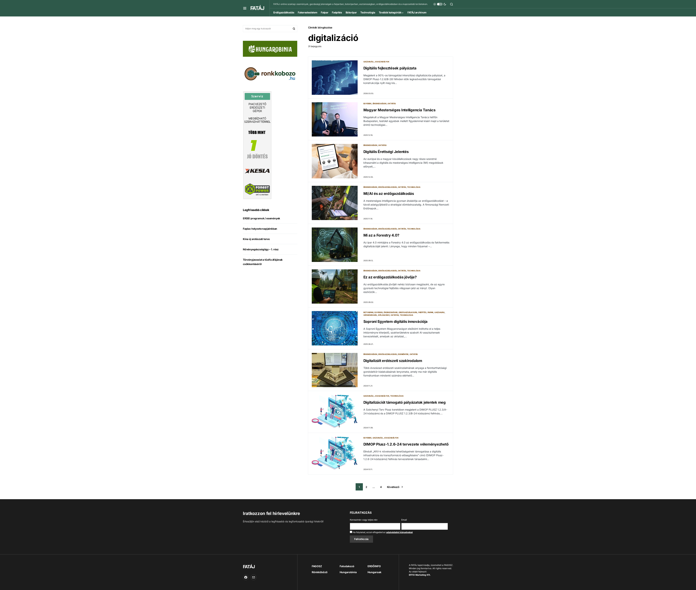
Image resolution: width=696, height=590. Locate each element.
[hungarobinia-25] (270, 48)
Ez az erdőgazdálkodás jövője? (390, 277)
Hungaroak (374, 572)
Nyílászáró (384, 315)
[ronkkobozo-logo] (270, 73)
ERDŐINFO (374, 566)
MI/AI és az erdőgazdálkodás (388, 193)
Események (403, 354)
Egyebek (367, 103)
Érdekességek (380, 103)
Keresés (294, 28)
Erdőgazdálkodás (387, 187)
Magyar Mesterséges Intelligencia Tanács (399, 110)
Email (404, 519)
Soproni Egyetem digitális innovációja (395, 321)
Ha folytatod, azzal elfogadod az (382, 532)
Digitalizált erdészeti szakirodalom (392, 361)
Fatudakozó (347, 566)
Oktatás (392, 103)
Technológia (413, 187)
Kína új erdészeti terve (256, 239)
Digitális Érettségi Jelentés (386, 152)
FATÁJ (257, 8)
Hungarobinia (348, 572)
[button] (245, 8)
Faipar (431, 312)
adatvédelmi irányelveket (399, 532)
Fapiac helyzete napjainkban (260, 228)
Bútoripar (368, 312)
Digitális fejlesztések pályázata (390, 68)
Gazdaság (368, 62)
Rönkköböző (320, 572)
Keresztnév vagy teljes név (364, 519)
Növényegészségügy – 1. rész (261, 249)
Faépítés (422, 312)
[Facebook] (246, 577)
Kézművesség (370, 315)
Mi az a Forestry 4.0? (381, 235)
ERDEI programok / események (261, 218)
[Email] (253, 577)
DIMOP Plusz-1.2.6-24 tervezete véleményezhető (406, 444)
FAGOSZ (317, 566)
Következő (393, 486)
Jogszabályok (381, 62)
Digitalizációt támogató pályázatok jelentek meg (404, 402)
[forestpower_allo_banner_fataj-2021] (257, 145)
